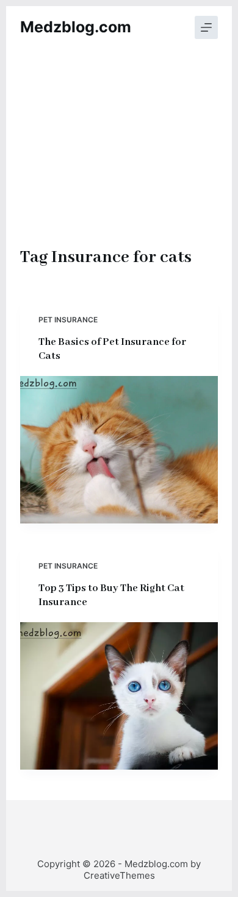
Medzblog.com (75, 27)
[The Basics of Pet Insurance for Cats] (118, 449)
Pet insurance (68, 319)
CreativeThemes (119, 875)
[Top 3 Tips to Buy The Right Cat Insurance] (118, 696)
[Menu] (206, 27)
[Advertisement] (119, 161)
